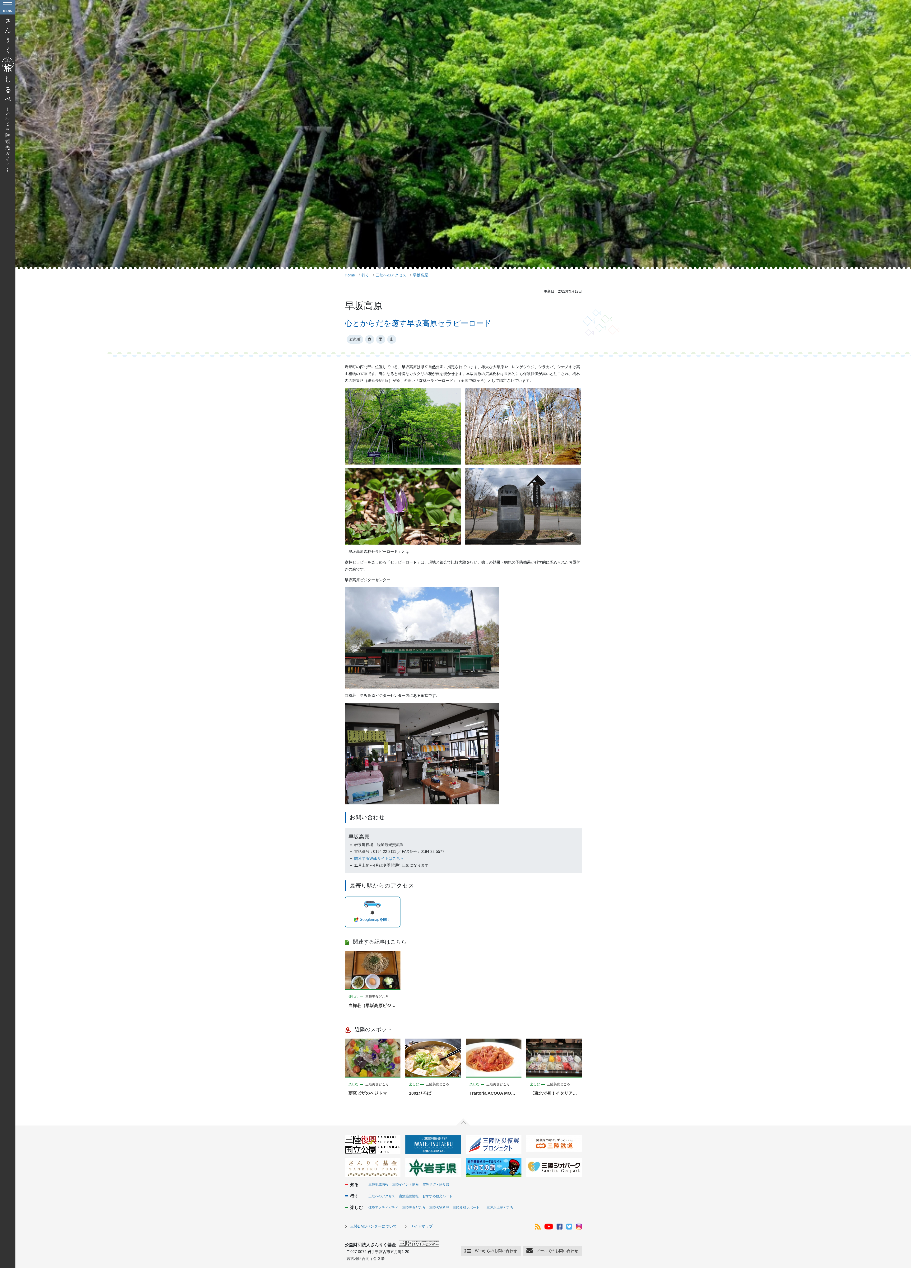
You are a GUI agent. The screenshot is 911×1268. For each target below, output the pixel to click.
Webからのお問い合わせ (496, 1251)
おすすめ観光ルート (437, 1196)
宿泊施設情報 (409, 1196)
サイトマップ (421, 1226)
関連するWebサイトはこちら (379, 858)
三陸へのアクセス (381, 1196)
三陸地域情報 (378, 1184)
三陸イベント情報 (405, 1184)
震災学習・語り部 (436, 1184)
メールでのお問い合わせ (557, 1251)
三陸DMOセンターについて (373, 1226)
